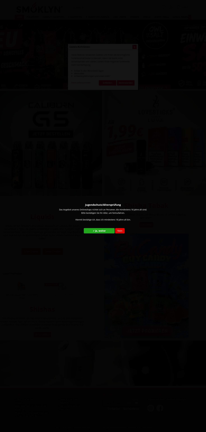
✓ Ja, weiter (99, 230)
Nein (119, 230)
